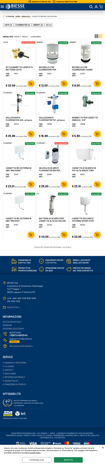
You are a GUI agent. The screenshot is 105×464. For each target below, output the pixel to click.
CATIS (5, 42)
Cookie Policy (35, 452)
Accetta (68, 460)
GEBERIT (40, 42)
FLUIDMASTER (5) (22, 25)
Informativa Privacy (15, 377)
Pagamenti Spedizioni (15, 362)
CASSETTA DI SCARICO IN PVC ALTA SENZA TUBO (84, 169)
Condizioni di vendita (15, 384)
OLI (38, 193)
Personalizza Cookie (13, 328)
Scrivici (14, 342)
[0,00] (101, 7)
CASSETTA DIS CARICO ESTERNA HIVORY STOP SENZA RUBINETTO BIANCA (84, 221)
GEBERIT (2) (38, 25)
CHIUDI (103, 447)
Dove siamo (10, 373)
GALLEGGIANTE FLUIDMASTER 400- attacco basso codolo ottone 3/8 (19, 120)
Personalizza (37, 460)
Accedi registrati (12, 322)
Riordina (7, 325)
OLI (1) (49, 25)
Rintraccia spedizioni (21, 346)
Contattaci (13, 307)
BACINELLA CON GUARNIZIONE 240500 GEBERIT (82, 69)
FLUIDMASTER (8, 93)
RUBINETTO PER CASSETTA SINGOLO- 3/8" (85, 118)
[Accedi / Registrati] (96, 7)
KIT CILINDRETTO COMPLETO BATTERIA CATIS (19, 68)
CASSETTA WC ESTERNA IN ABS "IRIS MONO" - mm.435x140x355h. (18, 170)
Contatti (9, 370)
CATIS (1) (8, 25)
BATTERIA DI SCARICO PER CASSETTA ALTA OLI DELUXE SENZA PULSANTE (52, 221)
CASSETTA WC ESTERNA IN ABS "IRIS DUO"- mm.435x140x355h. (18, 221)
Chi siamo (9, 366)
